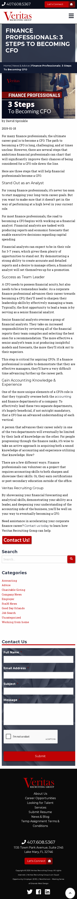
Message (12, 700)
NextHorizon (44, 879)
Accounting (9, 580)
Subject (11, 684)
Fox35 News (9, 603)
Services (40, 807)
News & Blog (40, 816)
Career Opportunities (40, 798)
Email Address (16, 668)
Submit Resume (40, 812)
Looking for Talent (40, 803)
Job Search (9, 613)
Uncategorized (11, 617)
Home (7, 65)
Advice (6, 585)
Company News (12, 594)
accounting (63, 396)
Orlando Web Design (40, 883)
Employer (8, 599)
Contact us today (36, 526)
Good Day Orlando (13, 608)
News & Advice (21, 65)
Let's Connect (55, 4)
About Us (40, 793)
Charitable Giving (13, 590)
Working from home (15, 622)
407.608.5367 (18, 4)
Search (10, 551)
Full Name (13, 652)
